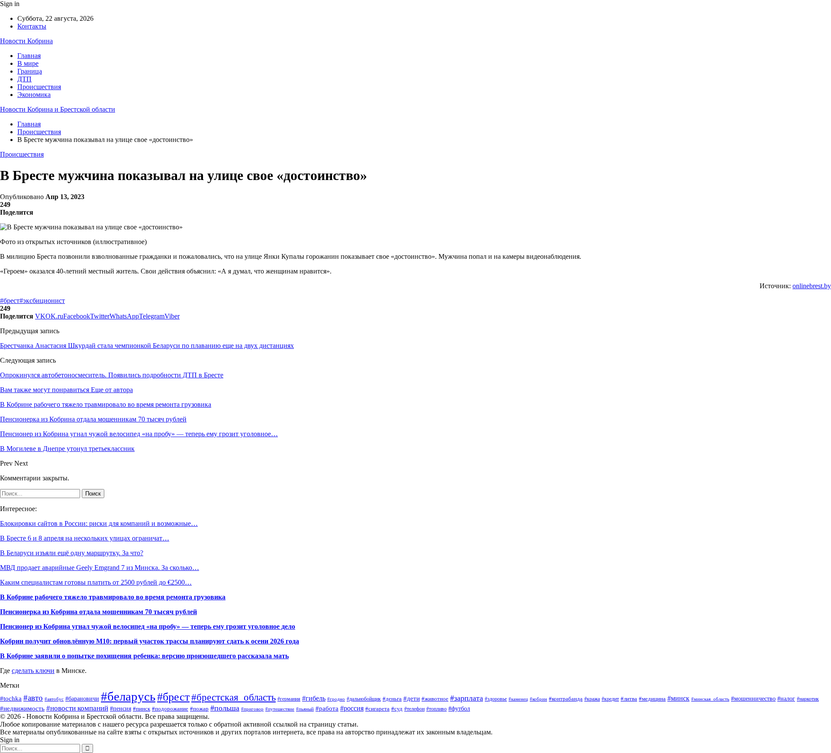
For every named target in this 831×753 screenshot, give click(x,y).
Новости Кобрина (26, 41)
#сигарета (377, 709)
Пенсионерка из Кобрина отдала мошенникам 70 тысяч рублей (98, 611)
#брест (9, 300)
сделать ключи (33, 670)
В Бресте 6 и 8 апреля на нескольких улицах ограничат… (84, 538)
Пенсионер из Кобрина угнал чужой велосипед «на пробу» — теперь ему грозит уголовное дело (147, 626)
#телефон (414, 709)
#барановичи (82, 698)
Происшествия (39, 86)
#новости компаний (77, 708)
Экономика (34, 94)
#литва (629, 698)
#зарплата (466, 698)
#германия (288, 699)
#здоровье (496, 699)
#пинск (141, 708)
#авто (33, 697)
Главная (29, 55)
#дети (411, 698)
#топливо (436, 709)
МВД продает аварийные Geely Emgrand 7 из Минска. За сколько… (99, 567)
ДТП (24, 79)
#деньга (392, 698)
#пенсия (120, 708)
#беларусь (128, 696)
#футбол (459, 708)
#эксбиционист (42, 300)
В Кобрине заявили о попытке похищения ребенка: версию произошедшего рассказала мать (144, 656)
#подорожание (170, 708)
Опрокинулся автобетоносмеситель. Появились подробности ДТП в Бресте (111, 375)
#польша (224, 708)
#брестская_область (233, 697)
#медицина (652, 699)
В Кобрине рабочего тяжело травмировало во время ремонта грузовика (112, 597)
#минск (678, 698)
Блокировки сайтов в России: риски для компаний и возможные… (99, 523)
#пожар (199, 709)
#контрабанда (566, 698)
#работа (327, 708)
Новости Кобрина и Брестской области (57, 109)
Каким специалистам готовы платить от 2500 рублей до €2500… (96, 582)
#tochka (11, 698)
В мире (28, 63)
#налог (786, 698)
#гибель (313, 698)
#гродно (336, 699)
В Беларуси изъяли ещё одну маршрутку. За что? (71, 553)
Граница (29, 71)
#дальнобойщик (364, 699)
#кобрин (538, 699)
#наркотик (808, 699)
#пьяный (305, 708)
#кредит (610, 699)
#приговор (252, 708)
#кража (592, 699)
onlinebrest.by (811, 286)
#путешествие (279, 708)
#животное (435, 698)
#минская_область (710, 699)
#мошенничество (753, 698)
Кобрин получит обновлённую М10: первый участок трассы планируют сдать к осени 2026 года (149, 641)
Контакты (31, 26)
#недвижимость (22, 708)
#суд (397, 709)
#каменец (518, 699)
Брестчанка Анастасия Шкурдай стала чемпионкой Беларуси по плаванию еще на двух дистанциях (147, 345)
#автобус (54, 699)
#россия (352, 708)
